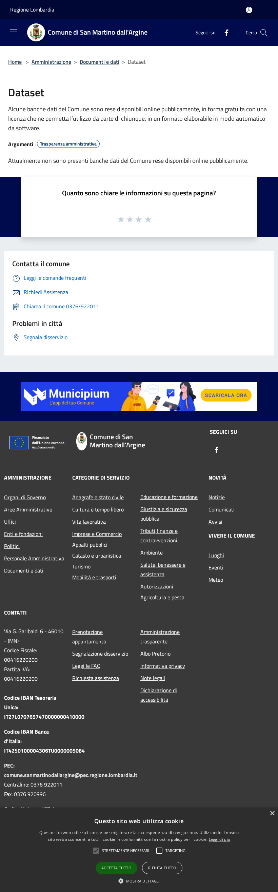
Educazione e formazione (169, 497)
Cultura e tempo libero (98, 509)
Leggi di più (220, 839)
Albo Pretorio (155, 653)
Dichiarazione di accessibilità (158, 695)
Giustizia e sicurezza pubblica (163, 514)
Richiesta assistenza (95, 678)
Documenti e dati (99, 62)
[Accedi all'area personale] (249, 10)
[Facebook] (224, 32)
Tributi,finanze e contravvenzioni (159, 535)
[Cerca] (264, 32)
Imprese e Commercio (97, 534)
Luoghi (216, 555)
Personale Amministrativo (34, 558)
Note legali (152, 678)
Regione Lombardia (32, 9)
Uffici (10, 522)
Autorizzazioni (156, 586)
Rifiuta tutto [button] (162, 867)
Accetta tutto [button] (116, 867)
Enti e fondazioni (23, 534)
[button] (125, 850)
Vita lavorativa (89, 522)
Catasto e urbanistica (96, 555)
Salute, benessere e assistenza (162, 569)
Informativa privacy (162, 666)
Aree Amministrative (28, 509)
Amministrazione (51, 62)
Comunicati (222, 509)
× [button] (272, 813)
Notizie (217, 497)
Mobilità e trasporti (94, 577)
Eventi (216, 567)
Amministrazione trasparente (160, 636)
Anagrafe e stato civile (98, 497)
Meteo (216, 580)
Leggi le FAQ (86, 666)
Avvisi (215, 522)
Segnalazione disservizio (100, 653)
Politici (12, 546)
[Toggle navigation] (13, 32)
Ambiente (151, 552)
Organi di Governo (25, 497)
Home (15, 62)
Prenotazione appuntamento (89, 636)
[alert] (139, 850)
